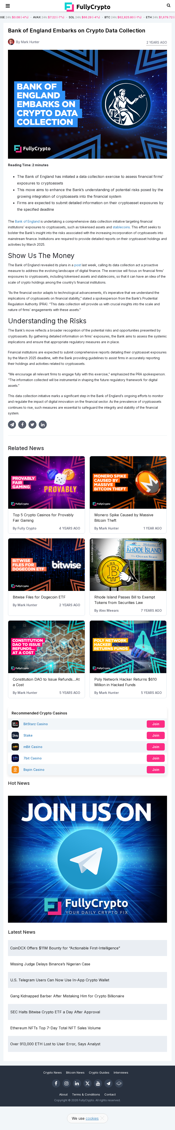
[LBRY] (119, 1083)
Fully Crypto (27, 528)
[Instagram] (66, 1083)
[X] (87, 1083)
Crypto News (52, 1072)
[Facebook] (56, 1083)
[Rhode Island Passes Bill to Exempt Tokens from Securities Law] (128, 564)
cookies (92, 1118)
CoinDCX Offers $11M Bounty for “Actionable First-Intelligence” (65, 948)
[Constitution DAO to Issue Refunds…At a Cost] (46, 647)
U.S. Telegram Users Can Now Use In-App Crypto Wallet (59, 980)
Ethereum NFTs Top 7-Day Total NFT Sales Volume (55, 1028)
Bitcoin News (75, 1072)
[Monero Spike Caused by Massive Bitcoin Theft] (128, 482)
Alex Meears (109, 610)
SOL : (57, 17)
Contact (110, 1094)
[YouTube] (98, 1083)
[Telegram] (108, 1083)
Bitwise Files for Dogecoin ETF (39, 597)
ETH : (136, 17)
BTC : (95, 17)
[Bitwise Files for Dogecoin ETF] (46, 564)
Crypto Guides (99, 1072)
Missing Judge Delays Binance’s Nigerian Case (50, 964)
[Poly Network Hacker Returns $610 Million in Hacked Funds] (128, 647)
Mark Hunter (30, 42)
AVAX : (21, 17)
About (63, 1094)
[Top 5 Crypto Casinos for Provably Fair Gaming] (46, 482)
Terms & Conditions (86, 1094)
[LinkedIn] (77, 1083)
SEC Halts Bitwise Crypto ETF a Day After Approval (55, 1012)
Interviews (121, 1072)
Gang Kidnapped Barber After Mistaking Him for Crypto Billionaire (67, 996)
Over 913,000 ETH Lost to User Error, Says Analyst (55, 1044)
